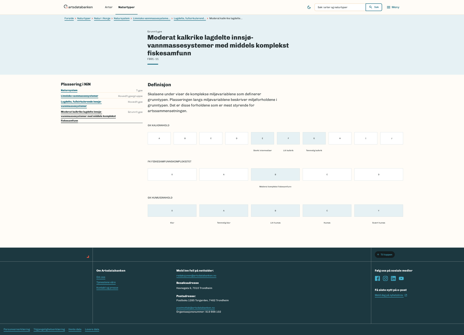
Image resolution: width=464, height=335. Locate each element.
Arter (109, 7)
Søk (376, 7)
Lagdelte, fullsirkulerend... (190, 18)
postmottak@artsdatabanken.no (195, 307)
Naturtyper (126, 7)
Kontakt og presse (107, 287)
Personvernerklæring (17, 329)
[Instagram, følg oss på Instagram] (385, 278)
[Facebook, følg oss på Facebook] (377, 278)
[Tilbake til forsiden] (78, 7)
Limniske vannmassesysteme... (151, 18)
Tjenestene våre (106, 282)
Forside (69, 18)
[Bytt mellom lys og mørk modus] (309, 7)
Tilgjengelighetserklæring (49, 329)
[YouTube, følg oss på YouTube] (401, 278)
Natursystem (122, 18)
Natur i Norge (102, 18)
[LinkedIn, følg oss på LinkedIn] (393, 278)
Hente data (75, 329)
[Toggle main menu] (393, 7)
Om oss (100, 277)
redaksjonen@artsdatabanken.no (196, 275)
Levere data (92, 329)
